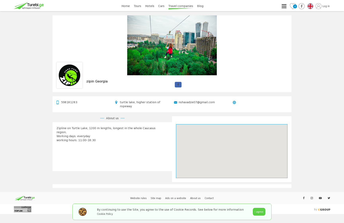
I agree (259, 211)
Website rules (138, 198)
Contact (209, 198)
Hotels (149, 6)
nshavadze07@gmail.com (197, 102)
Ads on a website (175, 198)
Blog (200, 6)
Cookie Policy (105, 214)
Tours (137, 6)
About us (195, 198)
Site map (156, 198)
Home (125, 6)
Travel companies (180, 6)
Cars (161, 6)
